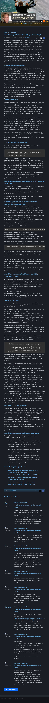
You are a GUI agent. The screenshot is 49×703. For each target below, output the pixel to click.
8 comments (26, 37)
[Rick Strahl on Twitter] (41, 20)
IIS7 (11, 490)
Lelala (6, 503)
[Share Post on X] (40, 490)
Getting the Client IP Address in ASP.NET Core (21, 482)
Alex (6, 663)
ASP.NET (14, 490)
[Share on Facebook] (44, 37)
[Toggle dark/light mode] (47, 21)
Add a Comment (11, 689)
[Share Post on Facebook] (43, 490)
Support (34, 21)
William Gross (8, 607)
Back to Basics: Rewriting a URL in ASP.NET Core (21, 484)
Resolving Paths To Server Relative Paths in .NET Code (23, 475)
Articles (21, 21)
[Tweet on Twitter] (41, 37)
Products (28, 21)
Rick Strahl (7, 571)
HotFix (14, 365)
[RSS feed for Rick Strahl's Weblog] (44, 20)
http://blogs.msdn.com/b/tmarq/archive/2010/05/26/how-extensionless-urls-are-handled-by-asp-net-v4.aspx (30, 620)
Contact (16, 21)
